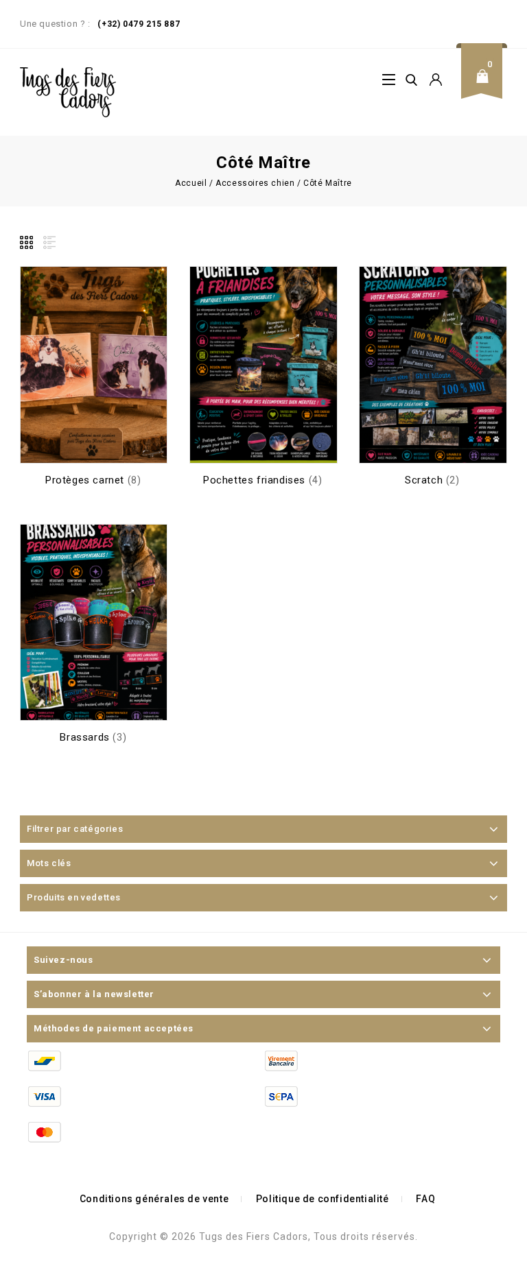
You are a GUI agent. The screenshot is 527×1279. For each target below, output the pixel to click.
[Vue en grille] (27, 242)
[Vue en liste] (48, 242)
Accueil (191, 183)
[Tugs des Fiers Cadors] (68, 92)
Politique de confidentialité (322, 1198)
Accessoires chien (254, 183)
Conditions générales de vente (154, 1198)
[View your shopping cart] (486, 86)
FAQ (425, 1198)
